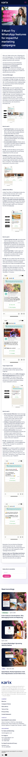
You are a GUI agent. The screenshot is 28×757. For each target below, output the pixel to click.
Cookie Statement (6, 714)
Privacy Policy (5, 711)
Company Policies (6, 704)
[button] (25, 2)
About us (4, 701)
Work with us (5, 706)
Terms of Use (5, 709)
